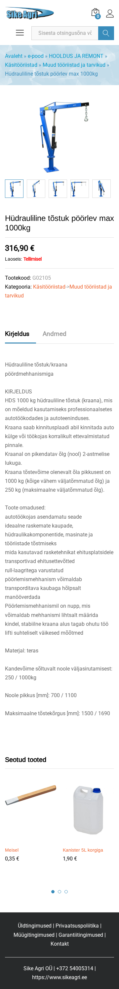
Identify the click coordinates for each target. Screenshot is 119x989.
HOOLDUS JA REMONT (76, 56)
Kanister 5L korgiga (83, 850)
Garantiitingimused (81, 935)
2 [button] (59, 891)
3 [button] (66, 891)
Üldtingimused (35, 926)
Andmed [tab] (54, 334)
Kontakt (60, 944)
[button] (29, 839)
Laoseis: (13, 259)
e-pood (36, 56)
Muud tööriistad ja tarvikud (74, 65)
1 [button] (53, 891)
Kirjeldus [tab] (17, 334)
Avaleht (13, 56)
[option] (14, 188)
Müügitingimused (34, 935)
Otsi (106, 33)
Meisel (12, 850)
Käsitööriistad (21, 65)
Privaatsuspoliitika (77, 926)
